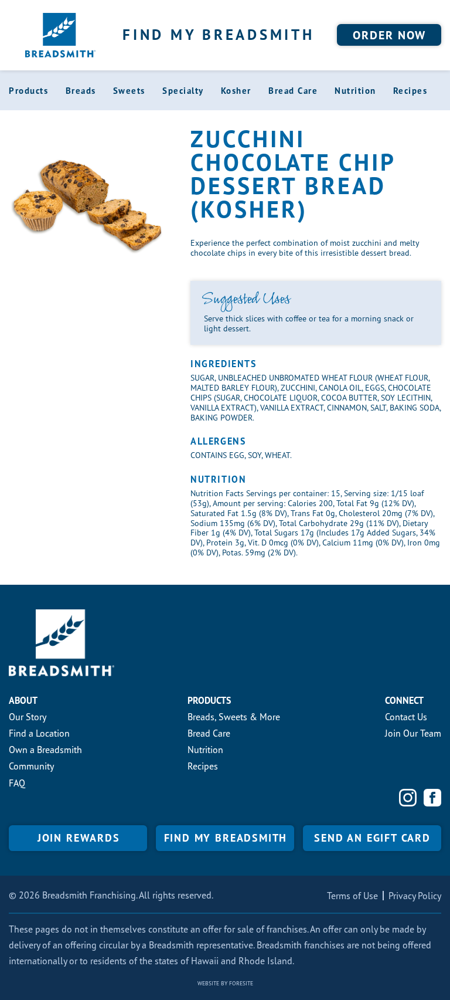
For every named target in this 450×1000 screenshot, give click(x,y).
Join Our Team (413, 733)
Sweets (129, 90)
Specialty (183, 90)
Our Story (27, 717)
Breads (81, 90)
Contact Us (406, 717)
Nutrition (355, 90)
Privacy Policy (414, 895)
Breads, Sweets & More (234, 717)
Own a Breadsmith (45, 749)
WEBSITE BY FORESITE (225, 983)
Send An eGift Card (372, 838)
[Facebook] (432, 797)
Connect (404, 700)
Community (31, 766)
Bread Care (293, 90)
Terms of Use (352, 895)
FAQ (17, 783)
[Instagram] (408, 797)
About (23, 700)
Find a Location (39, 733)
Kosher (236, 90)
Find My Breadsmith (218, 34)
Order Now (389, 35)
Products (28, 90)
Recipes (410, 90)
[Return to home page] (60, 35)
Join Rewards (79, 838)
